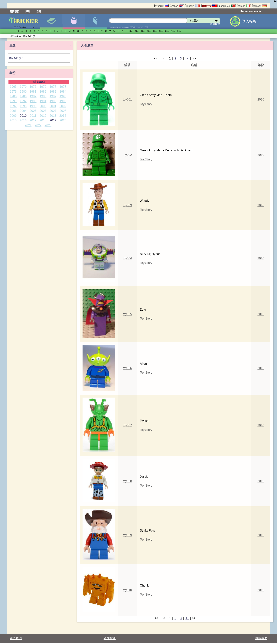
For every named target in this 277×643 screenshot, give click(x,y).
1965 (13, 86)
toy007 (127, 425)
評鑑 (27, 11)
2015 (13, 120)
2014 (62, 115)
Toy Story (146, 104)
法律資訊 (110, 638)
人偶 (74, 21)
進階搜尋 (215, 24)
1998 (23, 106)
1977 (53, 86)
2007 (53, 110)
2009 (13, 115)
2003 (13, 110)
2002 (63, 106)
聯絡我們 (261, 638)
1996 (63, 101)
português (225, 6)
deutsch (257, 6)
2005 (33, 110)
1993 (33, 101)
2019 (53, 120)
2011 (33, 115)
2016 (23, 120)
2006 (43, 110)
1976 (43, 86)
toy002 (127, 154)
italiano (241, 6)
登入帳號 (249, 21)
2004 (23, 110)
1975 (33, 86)
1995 (53, 101)
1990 (63, 96)
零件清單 (96, 21)
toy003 (127, 205)
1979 (13, 91)
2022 (38, 125)
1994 (43, 101)
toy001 (127, 99)
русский (160, 6)
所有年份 (39, 82)
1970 (23, 86)
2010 (23, 115)
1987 (33, 96)
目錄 (38, 11)
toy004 (127, 258)
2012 (43, 115)
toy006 (127, 368)
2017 (33, 120)
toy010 (127, 590)
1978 (63, 86)
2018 (43, 120)
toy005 (127, 314)
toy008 (127, 481)
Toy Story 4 (15, 57)
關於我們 (16, 638)
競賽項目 (14, 11)
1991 (13, 101)
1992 (23, 101)
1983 (53, 91)
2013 (53, 115)
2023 (48, 125)
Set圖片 (51, 21)
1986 (23, 96)
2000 (43, 106)
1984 (63, 91)
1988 (43, 96)
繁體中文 (207, 6)
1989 (53, 96)
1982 (43, 91)
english (174, 6)
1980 (23, 91)
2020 (63, 120)
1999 (33, 106)
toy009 (127, 535)
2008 (63, 110)
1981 (33, 91)
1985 (13, 96)
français (190, 6)
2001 (53, 106)
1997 (13, 106)
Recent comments (250, 11)
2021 (28, 125)
